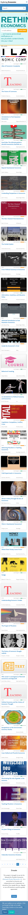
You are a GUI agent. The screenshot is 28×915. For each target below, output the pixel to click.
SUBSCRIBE (22, 30)
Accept (11, 912)
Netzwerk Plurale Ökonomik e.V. (12, 879)
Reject (5, 912)
